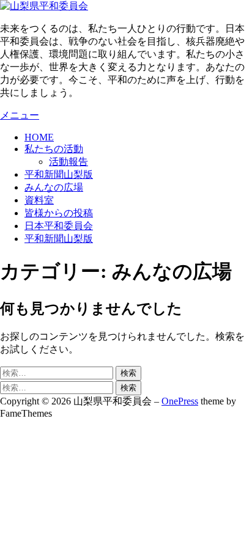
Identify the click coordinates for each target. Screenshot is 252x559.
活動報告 (68, 161)
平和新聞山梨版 (58, 174)
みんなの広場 (53, 187)
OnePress (179, 401)
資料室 (39, 200)
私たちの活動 (53, 149)
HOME (39, 137)
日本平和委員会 (58, 226)
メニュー (19, 115)
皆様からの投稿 (58, 213)
